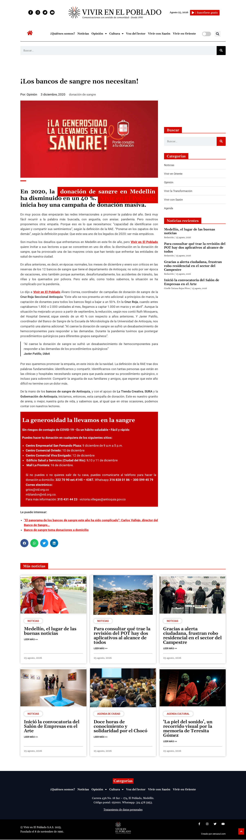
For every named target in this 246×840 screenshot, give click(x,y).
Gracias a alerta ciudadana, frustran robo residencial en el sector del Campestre (193, 266)
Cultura (114, 33)
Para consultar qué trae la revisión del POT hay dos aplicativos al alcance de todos (194, 248)
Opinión (97, 33)
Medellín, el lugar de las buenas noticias (189, 231)
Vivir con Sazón (159, 33)
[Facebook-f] (30, 12)
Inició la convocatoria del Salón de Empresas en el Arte (191, 282)
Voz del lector (136, 33)
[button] (218, 34)
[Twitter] (45, 12)
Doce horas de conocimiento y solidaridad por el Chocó (120, 726)
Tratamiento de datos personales (123, 809)
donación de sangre (82, 94)
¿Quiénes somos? (62, 33)
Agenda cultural (178, 713)
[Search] (221, 50)
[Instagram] (37, 12)
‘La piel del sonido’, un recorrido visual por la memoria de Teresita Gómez (187, 728)
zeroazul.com (219, 834)
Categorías (123, 781)
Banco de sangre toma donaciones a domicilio (56, 530)
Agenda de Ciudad (108, 713)
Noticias (83, 33)
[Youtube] (52, 12)
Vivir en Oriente (184, 33)
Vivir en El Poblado (127, 198)
